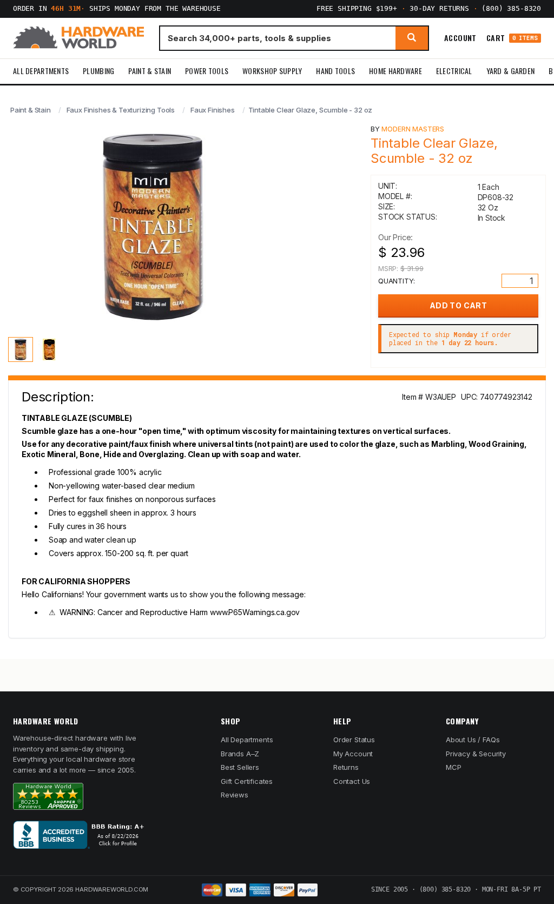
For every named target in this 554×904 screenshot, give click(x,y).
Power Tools (206, 70)
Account (460, 38)
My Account (353, 753)
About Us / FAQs (472, 739)
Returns (346, 767)
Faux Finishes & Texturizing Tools (121, 109)
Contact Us (351, 781)
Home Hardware (395, 70)
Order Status (354, 739)
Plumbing (98, 70)
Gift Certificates (247, 781)
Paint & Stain (149, 70)
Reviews (234, 794)
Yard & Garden (510, 70)
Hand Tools (335, 70)
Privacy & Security (476, 753)
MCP (453, 767)
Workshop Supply (272, 70)
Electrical (454, 70)
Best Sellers (240, 767)
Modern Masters (412, 128)
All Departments (41, 70)
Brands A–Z (240, 753)
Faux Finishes (212, 109)
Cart (512, 38)
